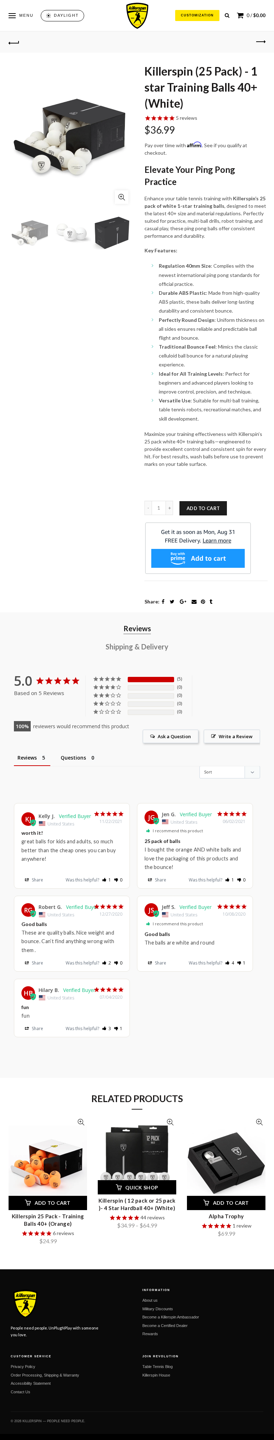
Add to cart (203, 508)
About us (150, 1300)
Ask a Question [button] (174, 736)
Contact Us (20, 1392)
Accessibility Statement (31, 1383)
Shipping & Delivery (137, 646)
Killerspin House (156, 1375)
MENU (26, 15)
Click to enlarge (121, 197)
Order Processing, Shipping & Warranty (45, 1375)
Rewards (150, 1334)
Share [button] (37, 880)
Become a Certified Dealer (165, 1325)
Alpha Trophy (226, 1216)
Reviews (137, 628)
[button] (106, 880)
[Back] (14, 42)
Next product (260, 42)
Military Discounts (157, 1309)
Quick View (81, 1122)
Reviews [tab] (27, 757)
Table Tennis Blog (157, 1366)
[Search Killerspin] (227, 15)
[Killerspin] (137, 15)
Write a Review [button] (236, 736)
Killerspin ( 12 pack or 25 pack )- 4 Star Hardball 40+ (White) (136, 1204)
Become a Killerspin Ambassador (170, 1317)
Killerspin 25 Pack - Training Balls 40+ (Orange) (48, 1220)
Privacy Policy (23, 1366)
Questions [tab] (73, 757)
